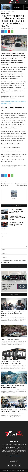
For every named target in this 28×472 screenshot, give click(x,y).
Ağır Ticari (8, 11)
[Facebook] (2, 31)
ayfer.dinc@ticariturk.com (16, 456)
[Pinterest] (9, 31)
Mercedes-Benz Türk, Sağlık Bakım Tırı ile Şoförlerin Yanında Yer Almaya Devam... (13, 313)
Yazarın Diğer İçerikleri (17, 205)
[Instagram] (12, 465)
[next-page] (4, 229)
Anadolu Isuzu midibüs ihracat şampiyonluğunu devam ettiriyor (11, 362)
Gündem (5, 28)
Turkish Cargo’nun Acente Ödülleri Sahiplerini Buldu (21, 184)
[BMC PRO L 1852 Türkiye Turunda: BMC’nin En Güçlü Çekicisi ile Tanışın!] (4, 211)
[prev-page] (2, 229)
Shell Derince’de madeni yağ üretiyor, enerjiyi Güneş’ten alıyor (12, 386)
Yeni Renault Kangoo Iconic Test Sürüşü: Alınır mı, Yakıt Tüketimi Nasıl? (13, 410)
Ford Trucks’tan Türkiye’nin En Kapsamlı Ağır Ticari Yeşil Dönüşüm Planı (17, 224)
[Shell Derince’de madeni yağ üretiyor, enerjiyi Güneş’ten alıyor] (14, 377)
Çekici (13, 11)
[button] (2, 2)
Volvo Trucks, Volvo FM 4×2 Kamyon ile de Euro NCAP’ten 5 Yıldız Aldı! (17, 217)
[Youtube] (19, 465)
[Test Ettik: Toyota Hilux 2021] (14, 331)
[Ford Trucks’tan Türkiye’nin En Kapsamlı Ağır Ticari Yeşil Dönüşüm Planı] (4, 224)
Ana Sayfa (3, 11)
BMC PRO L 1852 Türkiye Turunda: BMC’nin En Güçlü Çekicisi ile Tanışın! (16, 211)
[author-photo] (14, 196)
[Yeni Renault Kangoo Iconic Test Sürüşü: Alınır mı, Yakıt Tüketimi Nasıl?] (14, 402)
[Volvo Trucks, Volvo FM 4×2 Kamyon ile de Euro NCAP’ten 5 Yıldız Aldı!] (4, 217)
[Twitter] (5, 31)
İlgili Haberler (8, 205)
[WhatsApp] (12, 31)
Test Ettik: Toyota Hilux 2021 (10, 339)
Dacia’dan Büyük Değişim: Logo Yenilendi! (7, 184)
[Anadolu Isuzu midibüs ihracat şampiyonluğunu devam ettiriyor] (14, 353)
